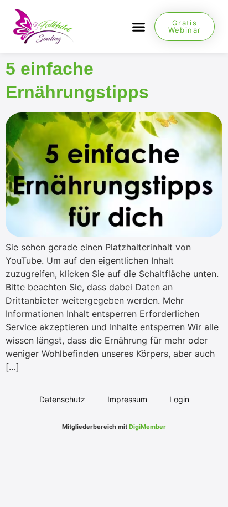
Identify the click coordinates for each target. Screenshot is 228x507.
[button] (138, 26)
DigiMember (147, 427)
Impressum (127, 399)
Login (179, 399)
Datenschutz (62, 399)
